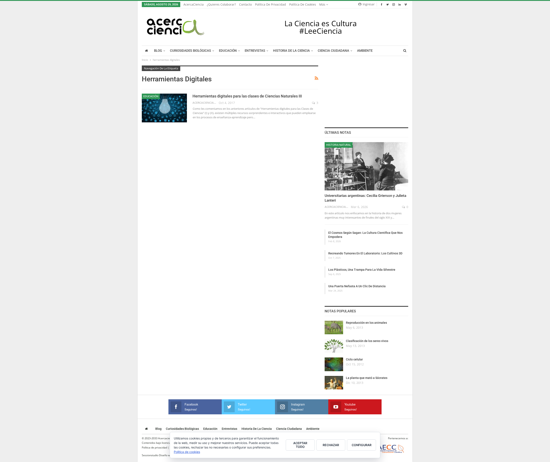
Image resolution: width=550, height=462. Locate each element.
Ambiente (365, 51)
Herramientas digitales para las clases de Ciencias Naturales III (247, 96)
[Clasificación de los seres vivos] (334, 346)
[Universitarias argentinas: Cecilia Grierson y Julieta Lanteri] (366, 166)
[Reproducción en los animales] (334, 327)
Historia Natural (338, 144)
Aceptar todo (300, 444)
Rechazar (331, 445)
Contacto (245, 4)
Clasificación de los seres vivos (367, 341)
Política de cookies (302, 4)
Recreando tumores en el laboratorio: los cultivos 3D (365, 253)
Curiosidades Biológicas (190, 51)
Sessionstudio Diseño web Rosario (162, 455)
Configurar (361, 445)
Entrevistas (255, 51)
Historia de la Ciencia (291, 51)
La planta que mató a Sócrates (366, 378)
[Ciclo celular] (334, 364)
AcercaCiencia (193, 4)
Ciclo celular (354, 359)
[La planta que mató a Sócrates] (334, 383)
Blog (158, 51)
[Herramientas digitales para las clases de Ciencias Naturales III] (164, 108)
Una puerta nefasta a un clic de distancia (357, 286)
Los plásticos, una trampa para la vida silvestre (361, 269)
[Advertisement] (366, 92)
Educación (228, 51)
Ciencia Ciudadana (333, 51)
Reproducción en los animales (366, 322)
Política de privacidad (270, 4)
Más (322, 4)
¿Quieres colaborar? (221, 4)
